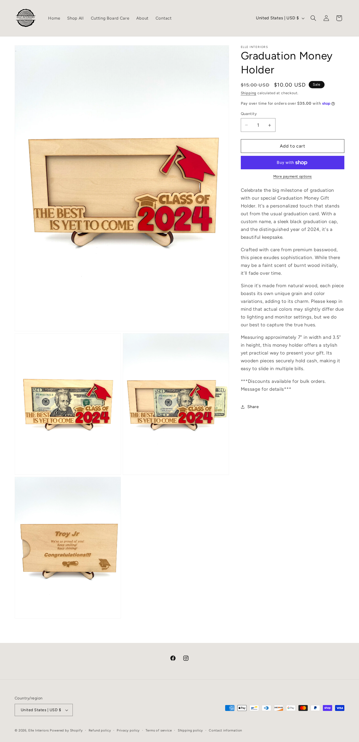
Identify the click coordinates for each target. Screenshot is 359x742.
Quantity (249, 113)
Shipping (248, 93)
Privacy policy (128, 730)
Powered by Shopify (66, 730)
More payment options (292, 176)
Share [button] (253, 406)
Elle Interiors (38, 730)
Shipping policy (190, 730)
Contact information (225, 730)
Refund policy (100, 730)
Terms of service (159, 730)
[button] (313, 18)
